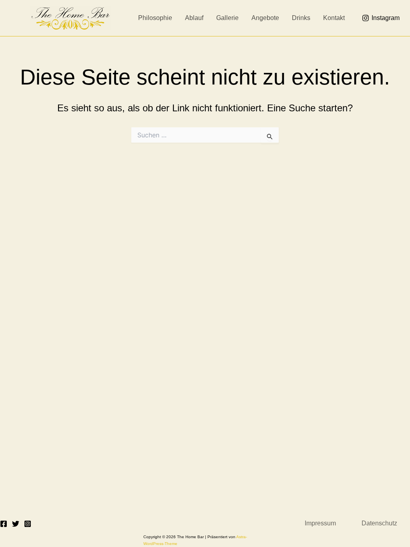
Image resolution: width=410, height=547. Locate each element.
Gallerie (227, 17)
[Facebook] (3, 523)
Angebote (265, 17)
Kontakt (334, 17)
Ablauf (194, 17)
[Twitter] (15, 523)
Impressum (320, 523)
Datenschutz (379, 523)
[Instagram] (27, 523)
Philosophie (155, 17)
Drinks (301, 17)
